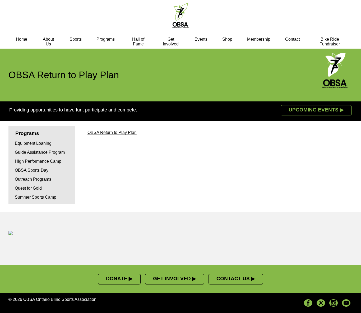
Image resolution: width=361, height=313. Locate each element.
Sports (76, 39)
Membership (258, 39)
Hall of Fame (138, 41)
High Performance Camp (38, 161)
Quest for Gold (28, 188)
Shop (227, 39)
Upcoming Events (314, 110)
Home (21, 39)
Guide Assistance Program (40, 152)
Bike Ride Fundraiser (330, 41)
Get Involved (171, 41)
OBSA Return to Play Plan (112, 132)
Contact (292, 39)
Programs (105, 39)
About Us (48, 41)
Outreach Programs (33, 179)
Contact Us (233, 278)
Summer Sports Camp (35, 197)
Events (201, 39)
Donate (116, 278)
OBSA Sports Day (31, 170)
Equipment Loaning (33, 143)
